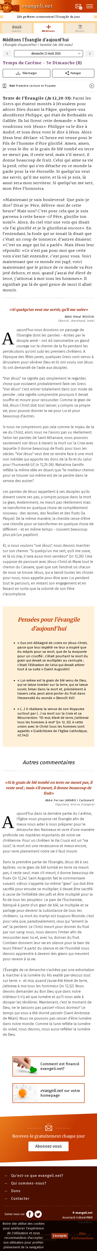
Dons (16, 1191)
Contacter (20, 1198)
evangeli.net (37, 6)
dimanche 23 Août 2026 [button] (46, 53)
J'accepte (60, 1236)
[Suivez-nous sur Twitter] (38, 1215)
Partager (76, 73)
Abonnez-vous (48, 1146)
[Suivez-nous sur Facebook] (29, 1215)
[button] (89, 6)
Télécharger (29, 73)
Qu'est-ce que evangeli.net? (37, 1176)
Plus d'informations (82, 1236)
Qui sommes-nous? (28, 1183)
